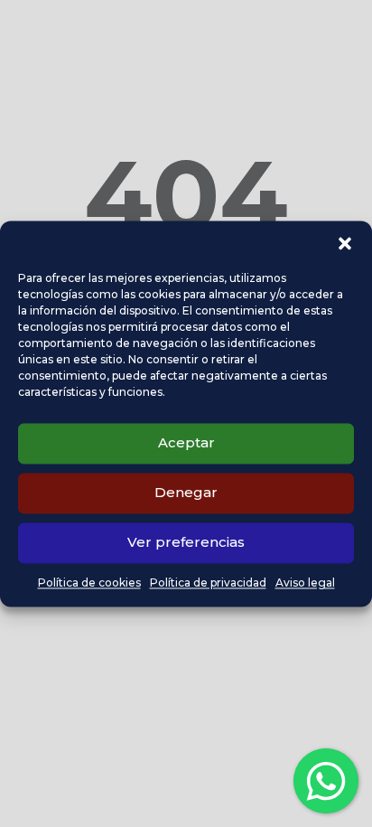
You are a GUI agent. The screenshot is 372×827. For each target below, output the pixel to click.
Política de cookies (89, 582)
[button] (345, 243)
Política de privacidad (208, 582)
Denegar (186, 492)
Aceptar (186, 442)
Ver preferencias (186, 541)
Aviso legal (305, 582)
